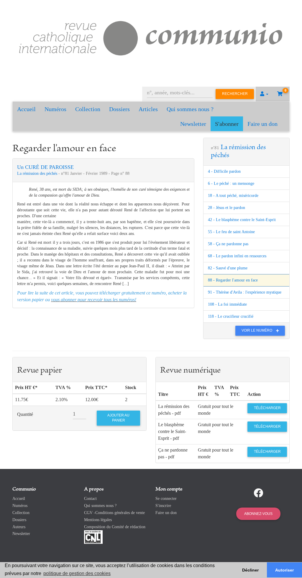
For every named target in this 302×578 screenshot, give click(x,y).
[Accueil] (151, 37)
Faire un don (262, 124)
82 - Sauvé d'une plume (227, 268)
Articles (148, 109)
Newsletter (193, 124)
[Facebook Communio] (258, 493)
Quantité (25, 414)
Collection (87, 109)
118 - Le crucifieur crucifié (230, 316)
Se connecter (166, 498)
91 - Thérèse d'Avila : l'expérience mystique (244, 292)
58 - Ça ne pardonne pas (228, 244)
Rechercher (235, 94)
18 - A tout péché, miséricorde (233, 195)
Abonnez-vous (258, 514)
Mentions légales (98, 520)
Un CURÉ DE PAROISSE (45, 167)
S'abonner (227, 124)
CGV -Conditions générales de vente (114, 513)
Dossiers (119, 109)
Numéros (55, 109)
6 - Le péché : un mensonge (231, 183)
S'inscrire (163, 505)
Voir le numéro (257, 330)
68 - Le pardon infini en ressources (237, 256)
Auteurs (18, 527)
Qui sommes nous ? (190, 109)
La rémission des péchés (37, 173)
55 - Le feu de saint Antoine (231, 232)
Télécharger (267, 408)
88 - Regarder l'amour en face (233, 280)
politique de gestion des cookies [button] (77, 573)
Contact (90, 498)
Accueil (26, 109)
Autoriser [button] (284, 570)
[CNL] (93, 537)
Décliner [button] (250, 570)
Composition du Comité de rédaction (114, 527)
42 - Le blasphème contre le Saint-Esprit (242, 220)
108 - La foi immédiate (227, 304)
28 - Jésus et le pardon (226, 207)
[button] (264, 94)
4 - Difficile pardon (224, 171)
